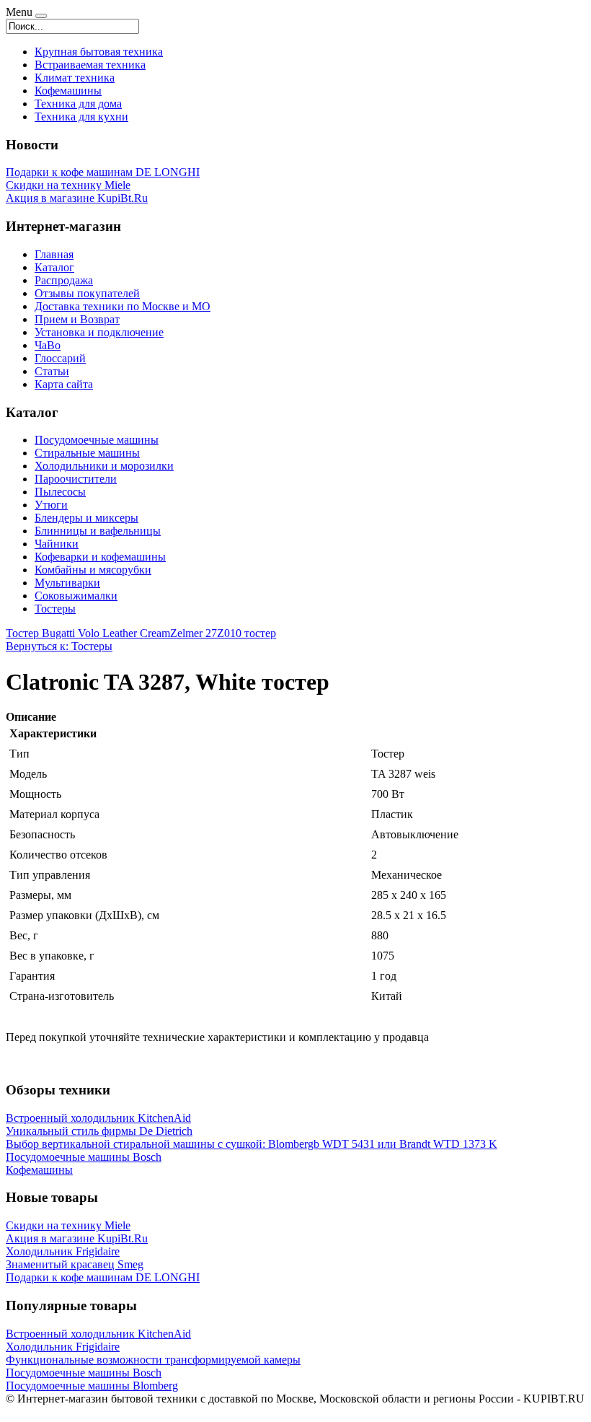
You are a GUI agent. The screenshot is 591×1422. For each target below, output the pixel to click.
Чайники (57, 543)
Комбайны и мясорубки (93, 569)
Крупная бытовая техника (99, 51)
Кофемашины (68, 90)
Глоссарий (60, 358)
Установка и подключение (99, 332)
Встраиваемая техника (90, 64)
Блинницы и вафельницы (98, 531)
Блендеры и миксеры (86, 518)
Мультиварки (67, 582)
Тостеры (55, 608)
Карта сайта (64, 384)
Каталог (54, 267)
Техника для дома (78, 103)
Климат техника (75, 77)
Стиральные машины (87, 453)
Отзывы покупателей (87, 293)
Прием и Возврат (77, 319)
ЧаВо (48, 345)
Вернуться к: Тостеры (59, 646)
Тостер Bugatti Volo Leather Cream (88, 633)
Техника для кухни (81, 116)
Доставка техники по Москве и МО (122, 306)
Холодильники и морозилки (104, 466)
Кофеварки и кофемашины (100, 556)
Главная (54, 254)
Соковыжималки (76, 595)
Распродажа (64, 280)
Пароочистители (76, 479)
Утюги (51, 505)
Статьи (52, 371)
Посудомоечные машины (97, 440)
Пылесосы (60, 492)
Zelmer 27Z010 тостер (223, 633)
